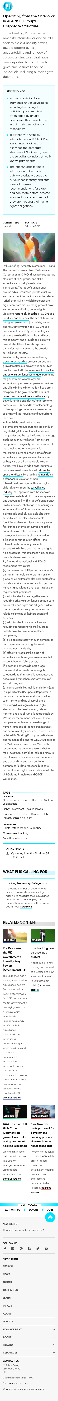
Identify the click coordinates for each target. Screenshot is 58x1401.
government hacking (15, 361)
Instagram (12, 1249)
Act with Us (12, 1209)
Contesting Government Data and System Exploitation (28, 801)
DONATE (8, 1321)
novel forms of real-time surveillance (24, 396)
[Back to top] (50, 1217)
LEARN (7, 1298)
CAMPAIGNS (10, 1290)
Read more (26, 906)
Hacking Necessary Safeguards (26, 883)
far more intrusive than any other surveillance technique (28, 372)
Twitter (37, 1249)
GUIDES (7, 1282)
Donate (33, 1209)
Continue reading (12, 1098)
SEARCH (8, 1266)
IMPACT (7, 1305)
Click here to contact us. (15, 1383)
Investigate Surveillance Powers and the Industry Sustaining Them (26, 815)
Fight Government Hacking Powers (23, 808)
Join (50, 1209)
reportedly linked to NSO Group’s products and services (28, 316)
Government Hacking (15, 833)
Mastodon (21, 1249)
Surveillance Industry (15, 838)
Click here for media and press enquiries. (24, 1389)
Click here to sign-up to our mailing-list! (23, 1230)
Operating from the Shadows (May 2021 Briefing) (30, 855)
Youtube (46, 1249)
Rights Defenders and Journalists (22, 827)
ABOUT (7, 1313)
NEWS (6, 1274)
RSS (29, 1249)
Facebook (4, 1249)
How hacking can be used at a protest (42, 952)
